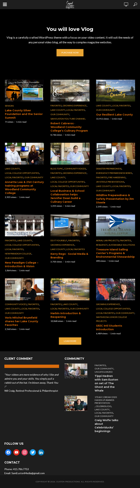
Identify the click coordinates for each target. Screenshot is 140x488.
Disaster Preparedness (108, 168)
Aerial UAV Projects (107, 240)
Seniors (9, 105)
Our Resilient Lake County (114, 114)
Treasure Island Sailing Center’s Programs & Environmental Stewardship (115, 253)
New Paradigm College (18, 253)
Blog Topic (56, 168)
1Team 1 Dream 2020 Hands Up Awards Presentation (106, 400)
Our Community (59, 114)
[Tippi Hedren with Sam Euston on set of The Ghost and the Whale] (77, 371)
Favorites (56, 105)
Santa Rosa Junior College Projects (111, 319)
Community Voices (75, 168)
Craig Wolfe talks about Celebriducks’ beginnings (106, 426)
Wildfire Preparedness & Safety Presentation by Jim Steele (115, 199)
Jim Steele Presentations (110, 181)
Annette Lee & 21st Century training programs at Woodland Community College (24, 187)
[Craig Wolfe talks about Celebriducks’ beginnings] (77, 403)
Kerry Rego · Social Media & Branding (69, 255)
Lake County (57, 110)
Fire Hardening (117, 177)
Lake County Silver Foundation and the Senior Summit (24, 114)
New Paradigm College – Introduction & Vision (21, 264)
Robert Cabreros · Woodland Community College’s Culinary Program (69, 127)
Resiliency (102, 244)
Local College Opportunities (22, 173)
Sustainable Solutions (122, 244)
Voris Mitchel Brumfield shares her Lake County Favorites (21, 321)
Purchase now (70, 52)
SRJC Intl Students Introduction (109, 327)
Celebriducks (103, 406)
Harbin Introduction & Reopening (65, 315)
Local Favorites (75, 110)
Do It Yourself (58, 240)
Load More (70, 341)
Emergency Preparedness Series (114, 173)
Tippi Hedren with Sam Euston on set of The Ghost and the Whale (106, 383)
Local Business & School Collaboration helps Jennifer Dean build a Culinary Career (67, 196)
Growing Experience (75, 105)
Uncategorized (103, 371)
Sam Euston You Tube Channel (68, 118)
